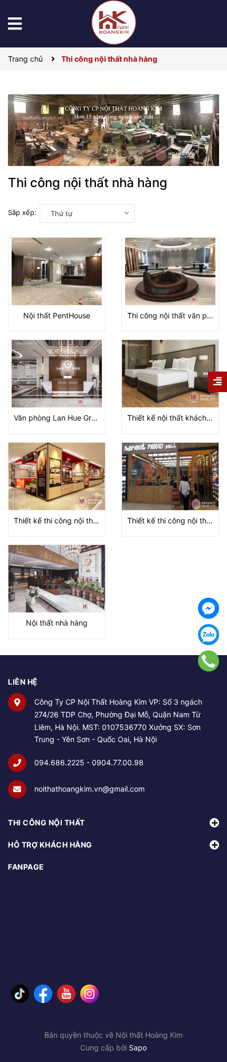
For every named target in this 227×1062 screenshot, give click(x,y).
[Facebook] (208, 608)
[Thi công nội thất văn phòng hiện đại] (170, 271)
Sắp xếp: (22, 212)
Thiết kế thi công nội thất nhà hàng (74, 520)
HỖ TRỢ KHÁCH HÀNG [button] (50, 844)
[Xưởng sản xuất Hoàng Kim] (113, 130)
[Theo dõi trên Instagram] (89, 993)
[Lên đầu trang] (208, 1012)
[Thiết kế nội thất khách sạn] (170, 373)
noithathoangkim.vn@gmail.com (89, 788)
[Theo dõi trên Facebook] (43, 993)
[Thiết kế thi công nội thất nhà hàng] (56, 476)
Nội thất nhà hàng (57, 622)
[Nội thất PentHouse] (56, 271)
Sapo (138, 1047)
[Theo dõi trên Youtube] (66, 993)
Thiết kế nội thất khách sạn (174, 417)
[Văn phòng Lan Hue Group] (56, 373)
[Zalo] (208, 634)
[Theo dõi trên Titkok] (20, 993)
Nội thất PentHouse (56, 315)
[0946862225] (209, 660)
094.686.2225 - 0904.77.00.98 (89, 762)
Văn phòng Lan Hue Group (59, 417)
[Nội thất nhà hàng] (56, 578)
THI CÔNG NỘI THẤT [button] (46, 822)
